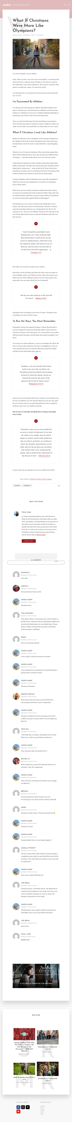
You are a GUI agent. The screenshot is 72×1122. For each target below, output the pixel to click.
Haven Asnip (18, 35)
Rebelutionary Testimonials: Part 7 (47, 1079)
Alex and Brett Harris (25, 1082)
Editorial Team (24, 1054)
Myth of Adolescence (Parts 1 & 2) (24, 1078)
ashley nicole (27, 694)
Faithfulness (27, 485)
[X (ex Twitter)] (23, 1107)
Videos (62, 4)
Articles (40, 4)
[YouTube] (18, 1111)
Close (56, 561)
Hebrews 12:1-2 (44, 456)
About (41, 1114)
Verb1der (32, 479)
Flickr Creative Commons (45, 479)
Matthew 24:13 (40, 298)
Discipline (17, 485)
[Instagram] (28, 1107)
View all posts (28, 541)
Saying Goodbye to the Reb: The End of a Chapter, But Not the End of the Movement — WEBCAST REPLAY (24, 1047)
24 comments (40, 35)
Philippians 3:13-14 (36, 384)
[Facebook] (18, 1107)
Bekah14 (24, 791)
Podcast (54, 4)
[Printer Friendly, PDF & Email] (58, 485)
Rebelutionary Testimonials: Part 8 (47, 1048)
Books (47, 4)
